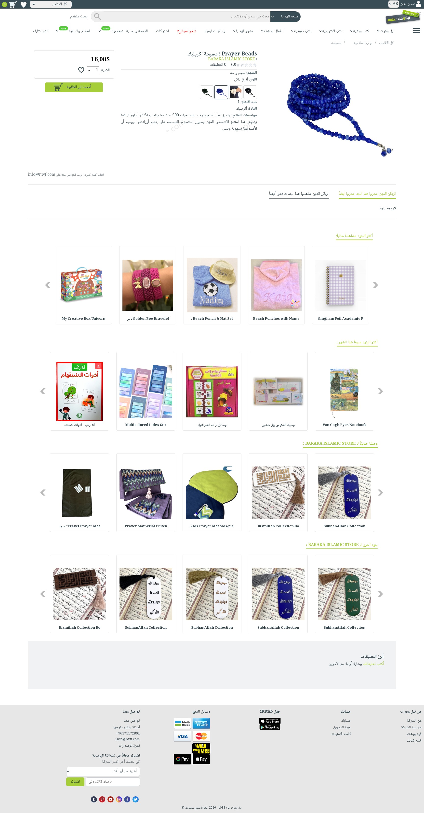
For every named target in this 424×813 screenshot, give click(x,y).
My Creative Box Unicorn (83, 319)
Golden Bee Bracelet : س (148, 319)
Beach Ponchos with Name (276, 319)
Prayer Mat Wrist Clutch (146, 527)
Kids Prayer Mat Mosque (212, 527)
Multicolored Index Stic (146, 425)
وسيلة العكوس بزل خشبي (278, 425)
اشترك (75, 781)
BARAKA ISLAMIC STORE (231, 59)
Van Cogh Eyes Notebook (345, 425)
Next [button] (48, 285)
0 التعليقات (218, 65)
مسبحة (336, 43)
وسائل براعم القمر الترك (212, 425)
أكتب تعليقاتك (373, 664)
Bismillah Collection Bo (278, 527)
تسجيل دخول (407, 4)
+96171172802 (128, 734)
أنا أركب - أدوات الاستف (79, 425)
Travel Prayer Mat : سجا (79, 527)
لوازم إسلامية (362, 43)
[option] (340, 285)
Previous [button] (376, 285)
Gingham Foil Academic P (340, 319)
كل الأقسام (386, 43)
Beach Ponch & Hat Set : (212, 319)
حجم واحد (237, 73)
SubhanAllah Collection (344, 527)
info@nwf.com (41, 175)
